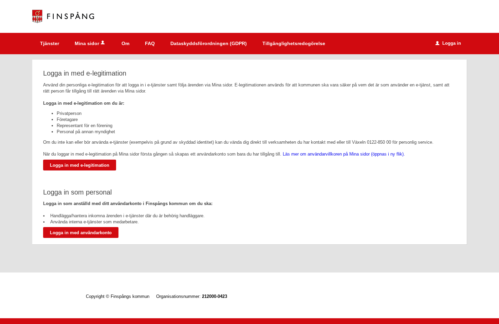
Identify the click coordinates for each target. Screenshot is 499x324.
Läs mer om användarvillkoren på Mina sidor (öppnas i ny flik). (344, 154)
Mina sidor (87, 43)
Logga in (448, 43)
